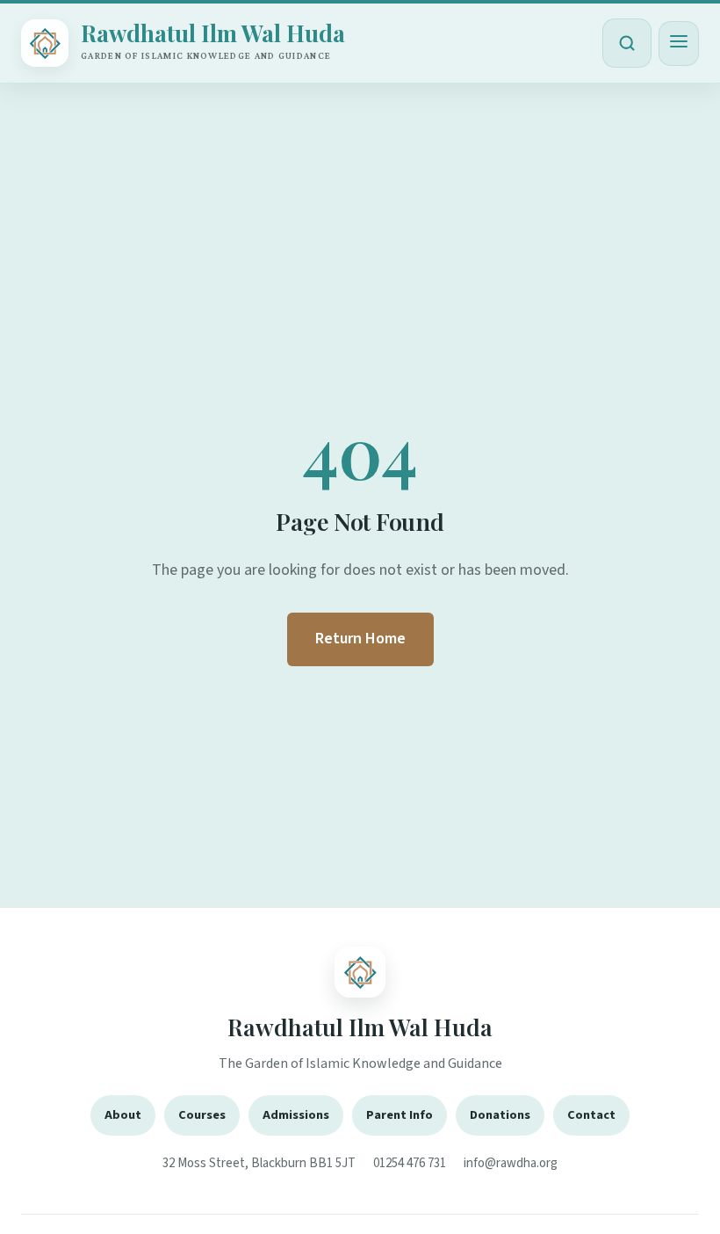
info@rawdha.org (511, 1163)
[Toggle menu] (679, 43)
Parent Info (399, 1115)
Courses (202, 1115)
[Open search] (627, 43)
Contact (591, 1115)
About (122, 1115)
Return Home (360, 639)
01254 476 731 (409, 1163)
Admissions (296, 1115)
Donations (500, 1115)
